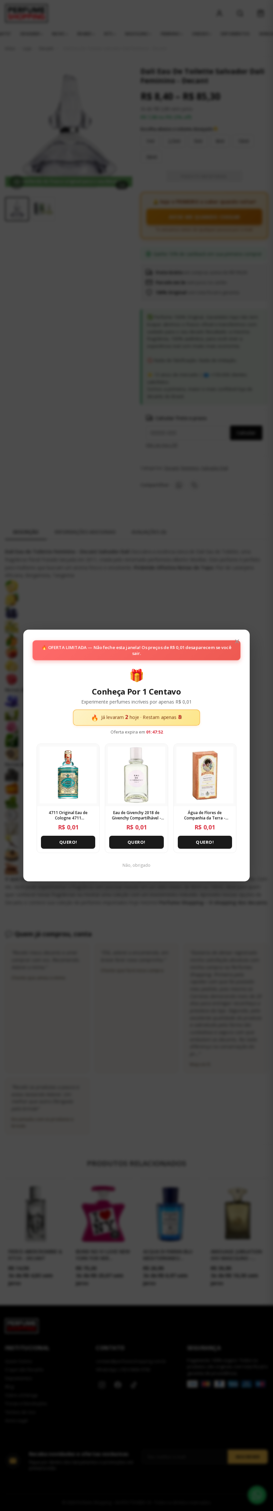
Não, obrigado (136, 865)
